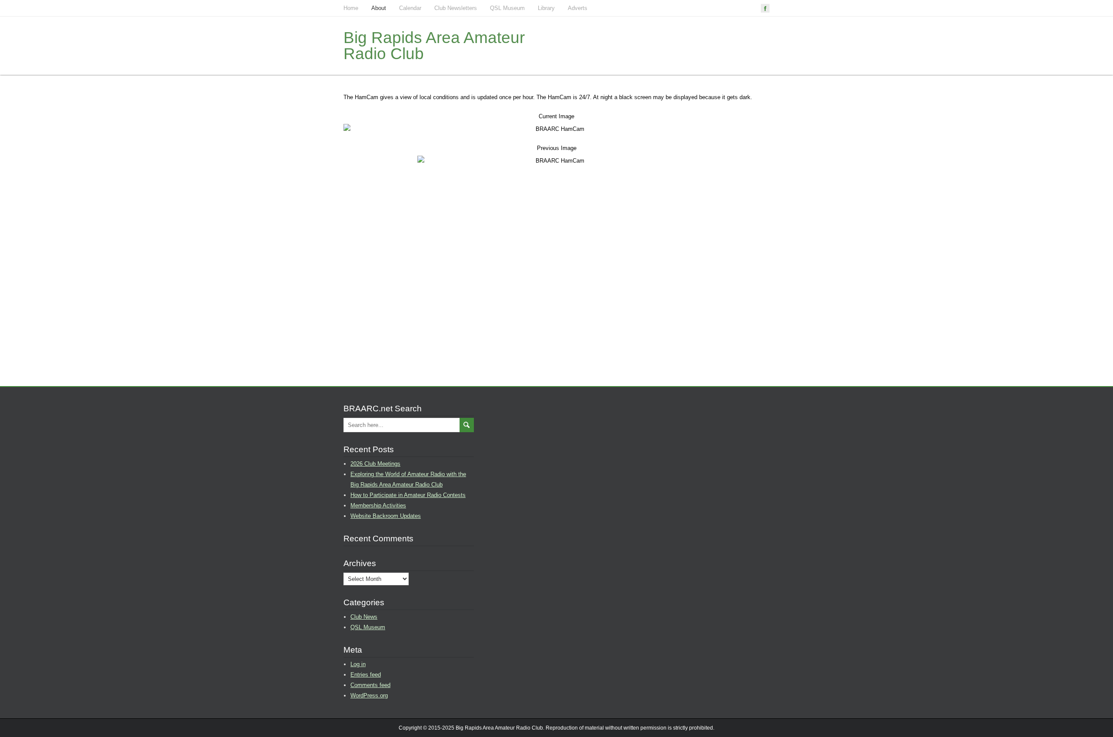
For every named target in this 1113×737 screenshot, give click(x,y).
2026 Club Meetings (375, 463)
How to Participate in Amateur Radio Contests (408, 495)
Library (546, 8)
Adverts (577, 8)
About (378, 8)
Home (350, 8)
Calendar (410, 8)
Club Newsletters (455, 8)
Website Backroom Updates (385, 516)
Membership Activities (378, 505)
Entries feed (365, 674)
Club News (363, 617)
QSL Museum (507, 8)
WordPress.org (369, 695)
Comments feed (370, 685)
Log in (358, 664)
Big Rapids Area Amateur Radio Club (434, 46)
